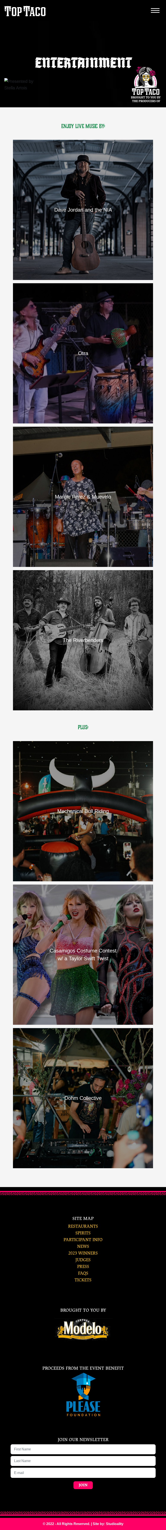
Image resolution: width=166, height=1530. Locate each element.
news (83, 1246)
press (83, 1266)
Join (83, 1485)
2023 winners (83, 1253)
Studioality (114, 1524)
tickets (83, 1280)
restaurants (83, 1226)
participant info (83, 1239)
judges (83, 1260)
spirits (83, 1233)
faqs (83, 1273)
